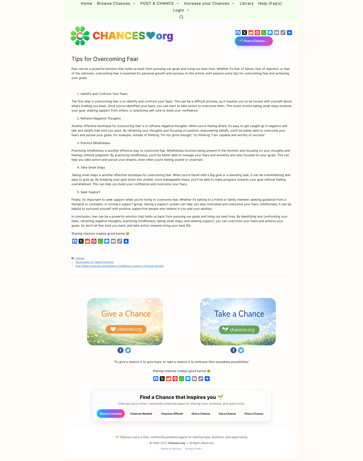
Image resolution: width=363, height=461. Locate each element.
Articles (80, 258)
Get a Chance (227, 413)
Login (178, 10)
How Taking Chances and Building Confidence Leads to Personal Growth (119, 266)
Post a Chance (254, 413)
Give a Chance (201, 413)
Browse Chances (113, 3)
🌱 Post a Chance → (253, 41)
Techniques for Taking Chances (94, 262)
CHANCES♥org (132, 35)
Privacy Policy (193, 448)
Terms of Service (171, 448)
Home (86, 3)
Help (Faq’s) (270, 3)
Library (247, 3)
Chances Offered (172, 413)
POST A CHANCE (157, 3)
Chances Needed (141, 413)
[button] (181, 17)
